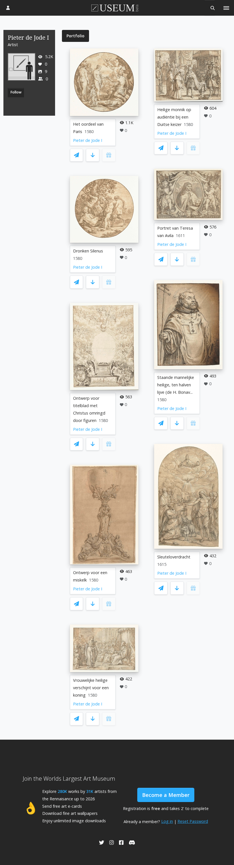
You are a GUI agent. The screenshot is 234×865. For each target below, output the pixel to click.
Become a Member (165, 794)
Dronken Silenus (88, 251)
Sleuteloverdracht (173, 557)
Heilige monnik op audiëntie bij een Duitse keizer (174, 117)
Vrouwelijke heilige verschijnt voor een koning (91, 688)
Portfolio (75, 35)
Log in (167, 821)
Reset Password (192, 821)
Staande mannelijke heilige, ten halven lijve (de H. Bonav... (175, 385)
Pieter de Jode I (87, 140)
